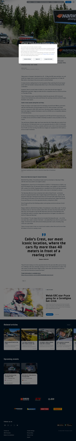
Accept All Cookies (48, 59)
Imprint (52, 54)
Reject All (38, 59)
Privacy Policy (46, 54)
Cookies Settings (27, 59)
